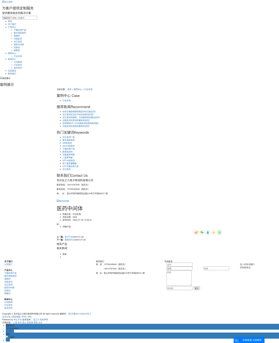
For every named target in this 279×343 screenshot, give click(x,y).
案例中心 (12, 53)
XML (30, 316)
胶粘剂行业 (70, 239)
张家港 (30, 322)
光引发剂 (18, 41)
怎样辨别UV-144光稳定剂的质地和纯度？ (81, 123)
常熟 (36, 322)
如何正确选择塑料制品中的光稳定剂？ (79, 111)
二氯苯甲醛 (67, 157)
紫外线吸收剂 (20, 32)
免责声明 (44, 319)
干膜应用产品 (20, 29)
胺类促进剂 (67, 151)
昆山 (24, 322)
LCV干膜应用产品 (70, 166)
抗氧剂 (17, 47)
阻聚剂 (17, 50)
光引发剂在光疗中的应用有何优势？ (78, 114)
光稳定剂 (18, 38)
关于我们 (12, 24)
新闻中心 (12, 58)
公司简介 (8, 264)
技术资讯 (18, 67)
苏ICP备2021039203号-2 (79, 313)
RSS (24, 316)
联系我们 (12, 73)
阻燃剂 (17, 35)
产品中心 (12, 26)
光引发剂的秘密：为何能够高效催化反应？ (81, 117)
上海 (15, 322)
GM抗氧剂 (67, 142)
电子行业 (69, 236)
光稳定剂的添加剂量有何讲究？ (76, 120)
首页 (10, 21)
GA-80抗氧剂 (68, 145)
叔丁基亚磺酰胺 (69, 163)
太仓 (40, 322)
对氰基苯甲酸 (68, 154)
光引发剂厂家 (68, 137)
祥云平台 (18, 319)
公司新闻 (18, 61)
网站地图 (16, 316)
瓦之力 (36, 319)
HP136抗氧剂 (68, 160)
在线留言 (12, 70)
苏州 (20, 322)
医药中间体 (19, 44)
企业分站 (6, 316)
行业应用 (18, 56)
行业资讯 (18, 64)
